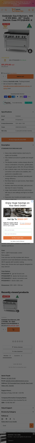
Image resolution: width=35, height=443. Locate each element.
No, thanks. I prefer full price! (17, 241)
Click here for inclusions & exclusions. (25, 224)
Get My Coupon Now (17, 237)
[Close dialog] (32, 201)
